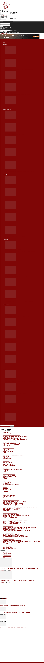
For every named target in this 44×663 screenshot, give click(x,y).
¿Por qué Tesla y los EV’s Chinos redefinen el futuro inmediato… (17, 276)
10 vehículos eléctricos (8, 539)
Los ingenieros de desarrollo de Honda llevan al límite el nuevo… (18, 411)
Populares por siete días (7, 555)
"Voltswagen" (6, 483)
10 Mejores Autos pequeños (9, 521)
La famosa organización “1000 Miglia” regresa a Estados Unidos (17, 580)
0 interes (5, 487)
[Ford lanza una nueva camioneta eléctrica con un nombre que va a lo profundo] (10, 220)
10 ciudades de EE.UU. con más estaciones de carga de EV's (16, 506)
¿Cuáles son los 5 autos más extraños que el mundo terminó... (12, 605)
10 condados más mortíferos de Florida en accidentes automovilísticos (20, 507)
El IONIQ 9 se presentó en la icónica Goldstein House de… (16, 393)
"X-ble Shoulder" (7, 485)
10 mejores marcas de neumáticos (10, 523)
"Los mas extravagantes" (9, 474)
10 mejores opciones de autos (9, 524)
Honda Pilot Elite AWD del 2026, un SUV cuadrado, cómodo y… (17, 121)
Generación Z (7, 286)
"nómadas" (5, 477)
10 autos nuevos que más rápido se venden (13, 503)
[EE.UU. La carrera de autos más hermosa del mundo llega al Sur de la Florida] (6, 566)
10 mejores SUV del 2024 (8, 526)
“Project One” (6, 449)
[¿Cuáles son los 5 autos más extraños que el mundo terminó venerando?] (10, 53)
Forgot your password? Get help (5, 27)
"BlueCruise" (5, 457)
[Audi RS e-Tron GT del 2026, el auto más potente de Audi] (10, 131)
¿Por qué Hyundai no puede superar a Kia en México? (15, 439)
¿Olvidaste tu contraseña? (4, 15)
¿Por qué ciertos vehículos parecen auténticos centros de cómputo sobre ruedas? (21, 251)
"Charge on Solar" (7, 459)
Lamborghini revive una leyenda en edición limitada (15, 236)
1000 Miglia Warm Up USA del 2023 (10, 548)
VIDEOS (4, 8)
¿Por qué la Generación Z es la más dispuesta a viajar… (15, 288)
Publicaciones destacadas (7, 553)
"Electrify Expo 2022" (7, 462)
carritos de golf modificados (10, 184)
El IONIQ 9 (6, 391)
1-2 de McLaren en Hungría (9, 495)
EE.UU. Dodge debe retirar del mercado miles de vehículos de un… (17, 94)
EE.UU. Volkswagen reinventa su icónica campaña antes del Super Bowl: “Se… (20, 381)
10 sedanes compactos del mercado (11, 534)
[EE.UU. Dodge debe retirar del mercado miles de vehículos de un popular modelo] (10, 91)
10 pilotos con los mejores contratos (12, 532)
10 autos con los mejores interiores (11, 498)
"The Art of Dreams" (7, 481)
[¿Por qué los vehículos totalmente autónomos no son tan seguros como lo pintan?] (10, 298)
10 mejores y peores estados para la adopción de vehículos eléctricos (19, 527)
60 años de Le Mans (8, 209)
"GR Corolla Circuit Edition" (9, 467)
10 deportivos (6, 510)
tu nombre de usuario (13, 12)
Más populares (5, 554)
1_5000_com (5, 494)
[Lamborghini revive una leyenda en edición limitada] (10, 233)
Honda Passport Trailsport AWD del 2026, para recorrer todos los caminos (19, 171)
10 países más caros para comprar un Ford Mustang (15, 528)
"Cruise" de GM (6, 461)
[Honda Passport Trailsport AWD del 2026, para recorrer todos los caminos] (10, 168)
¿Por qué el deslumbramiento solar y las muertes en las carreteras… (18, 81)
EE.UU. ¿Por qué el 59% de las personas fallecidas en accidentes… (17, 199)
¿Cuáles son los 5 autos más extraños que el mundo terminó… (17, 57)
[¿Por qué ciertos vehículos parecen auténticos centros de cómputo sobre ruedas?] (10, 248)
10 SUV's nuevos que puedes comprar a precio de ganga (15, 536)
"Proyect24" (5, 478)
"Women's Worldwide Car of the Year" (11, 484)
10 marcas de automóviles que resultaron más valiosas (16, 515)
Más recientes (5, 552)
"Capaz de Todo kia (7, 458)
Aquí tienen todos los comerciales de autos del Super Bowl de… (17, 423)
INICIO (4, 2)
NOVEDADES (5, 5)
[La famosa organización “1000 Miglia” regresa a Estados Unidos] (6, 578)
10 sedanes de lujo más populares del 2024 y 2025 (14, 535)
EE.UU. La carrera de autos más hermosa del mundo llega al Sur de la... (19, 568)
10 (3, 497)
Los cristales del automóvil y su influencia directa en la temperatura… (19, 264)
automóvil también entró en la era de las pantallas (13, 249)
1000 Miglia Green (7, 546)
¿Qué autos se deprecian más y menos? (12, 441)
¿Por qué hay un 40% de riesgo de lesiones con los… (15, 186)
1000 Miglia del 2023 (7, 545)
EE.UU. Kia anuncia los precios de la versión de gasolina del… (16, 106)
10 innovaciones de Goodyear (10, 513)
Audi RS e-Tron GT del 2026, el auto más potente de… (15, 134)
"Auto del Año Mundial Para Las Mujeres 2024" (13, 455)
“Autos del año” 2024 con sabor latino (12, 444)
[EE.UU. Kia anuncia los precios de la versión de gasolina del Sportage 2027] (10, 103)
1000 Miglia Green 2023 (8, 547)
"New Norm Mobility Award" (9, 476)
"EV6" (4, 463)
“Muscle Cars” (6, 446)
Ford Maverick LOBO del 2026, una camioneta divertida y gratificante (18, 159)
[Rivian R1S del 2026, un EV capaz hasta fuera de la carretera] (10, 143)
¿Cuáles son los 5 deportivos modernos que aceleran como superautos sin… (20, 69)
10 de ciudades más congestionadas (11, 508)
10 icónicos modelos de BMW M (10, 511)
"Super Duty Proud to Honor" (10, 480)
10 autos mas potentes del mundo (11, 500)
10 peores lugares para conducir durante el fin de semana (16, 530)
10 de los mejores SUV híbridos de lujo (11, 509)
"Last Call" (5, 471)
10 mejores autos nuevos (8, 519)
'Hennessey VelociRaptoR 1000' (10, 442)
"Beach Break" (6, 456)
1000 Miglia (5, 543)
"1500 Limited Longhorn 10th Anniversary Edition (14, 454)
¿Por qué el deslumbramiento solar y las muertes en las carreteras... (14, 619)
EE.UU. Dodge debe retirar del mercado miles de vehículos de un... (13, 627)
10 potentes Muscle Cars (8, 533)
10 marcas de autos (7, 516)
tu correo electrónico (13, 18)
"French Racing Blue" (8, 464)
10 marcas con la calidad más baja (11, 514)
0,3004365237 (5, 488)
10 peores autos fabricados (9, 529)
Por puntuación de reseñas (7, 556)
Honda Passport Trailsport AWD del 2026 (11, 169)
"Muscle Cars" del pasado (9, 475)
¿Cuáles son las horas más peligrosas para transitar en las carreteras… (19, 366)
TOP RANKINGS (6, 7)
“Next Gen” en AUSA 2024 (8, 448)
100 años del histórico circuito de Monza (13, 542)
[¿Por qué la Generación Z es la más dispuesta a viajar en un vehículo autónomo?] (10, 285)
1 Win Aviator (6, 491)
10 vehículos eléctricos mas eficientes (12, 540)
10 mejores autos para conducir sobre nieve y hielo (15, 520)
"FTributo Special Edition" (9, 465)
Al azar (4, 557)
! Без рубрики (6, 432)
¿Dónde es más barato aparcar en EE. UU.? (12, 438)
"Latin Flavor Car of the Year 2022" (11, 472)
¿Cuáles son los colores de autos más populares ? (15, 436)
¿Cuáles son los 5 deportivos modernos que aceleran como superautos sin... (15, 612)
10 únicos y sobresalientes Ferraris (11, 537)
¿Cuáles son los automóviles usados (11, 435)
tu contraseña (12, 13)
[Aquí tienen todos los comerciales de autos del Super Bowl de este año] (10, 420)
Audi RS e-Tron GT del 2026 (9, 132)
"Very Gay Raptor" (7, 482)
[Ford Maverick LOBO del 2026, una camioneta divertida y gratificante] (10, 156)
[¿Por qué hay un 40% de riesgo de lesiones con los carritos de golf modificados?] (10, 183)
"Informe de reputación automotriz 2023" (13, 469)
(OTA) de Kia (5, 452)
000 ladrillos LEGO (7, 489)
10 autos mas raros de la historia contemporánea (15, 501)
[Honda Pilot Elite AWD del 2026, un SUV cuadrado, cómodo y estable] (10, 118)
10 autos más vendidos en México (10, 502)
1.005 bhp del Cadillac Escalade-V (10, 496)
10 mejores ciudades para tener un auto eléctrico (14, 522)
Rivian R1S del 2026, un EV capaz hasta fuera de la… (14, 146)
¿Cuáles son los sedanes (8, 437)
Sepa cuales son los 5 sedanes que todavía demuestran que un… (17, 353)
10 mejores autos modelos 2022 (10, 517)
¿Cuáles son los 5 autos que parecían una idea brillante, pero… (17, 341)
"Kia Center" (5, 470)
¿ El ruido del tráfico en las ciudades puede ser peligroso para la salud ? (20, 433)
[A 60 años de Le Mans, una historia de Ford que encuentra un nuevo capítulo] (10, 208)
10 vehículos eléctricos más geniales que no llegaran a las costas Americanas (21, 541)
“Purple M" (5, 450)
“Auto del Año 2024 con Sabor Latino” (12, 443)
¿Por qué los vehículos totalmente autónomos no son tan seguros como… (20, 301)
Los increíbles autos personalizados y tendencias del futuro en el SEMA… (19, 406)
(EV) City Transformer (8, 451)
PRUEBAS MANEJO (6, 4)
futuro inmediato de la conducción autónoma (12, 274)
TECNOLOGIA (5, 6)
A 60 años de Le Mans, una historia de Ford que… (14, 211)
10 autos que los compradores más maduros (13, 504)
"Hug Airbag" (6, 468)
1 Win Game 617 (6, 493)
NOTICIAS (5, 3)
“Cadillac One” (6, 445)
